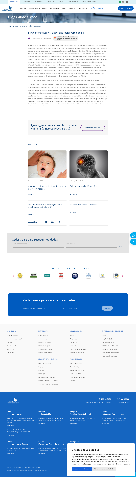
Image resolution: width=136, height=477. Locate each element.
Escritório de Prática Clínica (110, 346)
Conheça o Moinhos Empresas (48, 384)
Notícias (41, 370)
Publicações (42, 374)
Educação (51, 2)
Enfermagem (74, 339)
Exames (63, 8)
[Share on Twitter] (46, 222)
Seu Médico (72, 8)
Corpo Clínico (39, 2)
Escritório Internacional (77, 377)
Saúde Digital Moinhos (77, 370)
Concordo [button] (76, 469)
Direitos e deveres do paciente (48, 380)
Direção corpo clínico (45, 352)
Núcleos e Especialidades (50, 8)
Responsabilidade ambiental (111, 352)
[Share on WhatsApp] (58, 222)
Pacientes (27, 2)
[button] (13, 275)
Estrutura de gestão (44, 346)
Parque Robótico (75, 374)
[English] (123, 2)
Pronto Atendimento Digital (78, 349)
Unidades (73, 380)
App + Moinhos (75, 367)
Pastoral (104, 335)
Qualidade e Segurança (109, 349)
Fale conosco (82, 8)
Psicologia (73, 346)
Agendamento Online (92, 127)
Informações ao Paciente (46, 377)
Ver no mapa (10, 425)
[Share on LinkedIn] (52, 222)
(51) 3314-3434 (105, 399)
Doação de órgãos (107, 339)
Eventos (41, 367)
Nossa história (43, 335)
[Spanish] (127, 2)
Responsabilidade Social (90, 2)
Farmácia (73, 335)
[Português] (120, 2)
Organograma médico (45, 349)
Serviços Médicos (34, 8)
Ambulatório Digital (76, 363)
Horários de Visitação (77, 352)
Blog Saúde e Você (44, 363)
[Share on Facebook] (40, 222)
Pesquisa (61, 2)
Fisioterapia (73, 342)
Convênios (10, 349)
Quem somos (42, 339)
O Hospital (22, 8)
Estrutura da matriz (44, 342)
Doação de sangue (108, 342)
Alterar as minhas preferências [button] (104, 469)
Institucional (14, 2)
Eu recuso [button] (87, 469)
